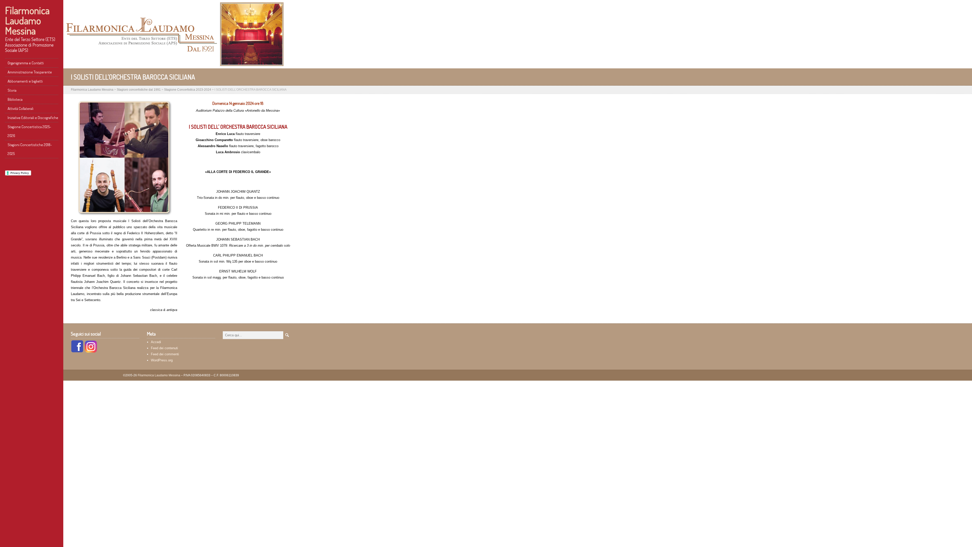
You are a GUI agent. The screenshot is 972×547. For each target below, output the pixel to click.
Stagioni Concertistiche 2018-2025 (30, 149)
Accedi (156, 342)
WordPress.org (162, 360)
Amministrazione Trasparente (30, 72)
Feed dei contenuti (164, 348)
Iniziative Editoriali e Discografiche (33, 117)
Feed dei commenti (165, 354)
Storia (12, 90)
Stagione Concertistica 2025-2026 (29, 131)
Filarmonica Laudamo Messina (27, 20)
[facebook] (77, 351)
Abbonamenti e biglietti (25, 81)
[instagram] (91, 351)
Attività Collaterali (20, 108)
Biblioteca (15, 99)
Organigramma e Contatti (26, 63)
